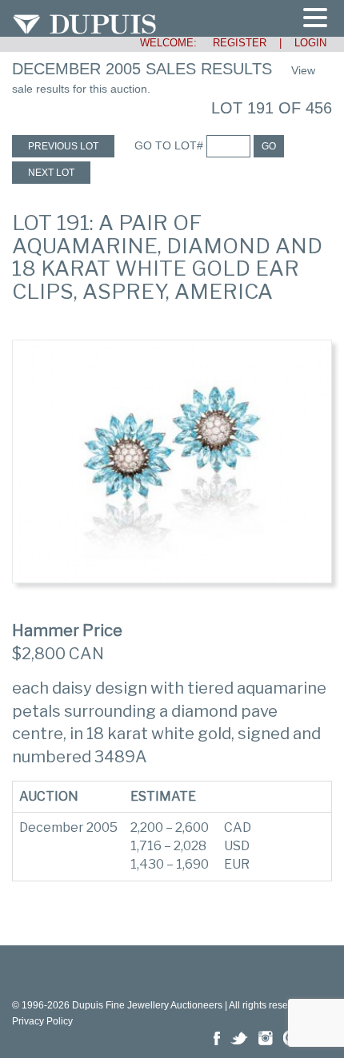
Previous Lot (63, 146)
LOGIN (310, 43)
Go (269, 146)
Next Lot (51, 172)
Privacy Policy (42, 1021)
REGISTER (233, 43)
